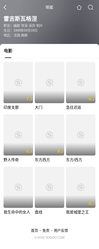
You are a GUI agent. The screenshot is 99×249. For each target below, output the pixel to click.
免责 (46, 230)
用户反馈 (61, 230)
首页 (34, 230)
